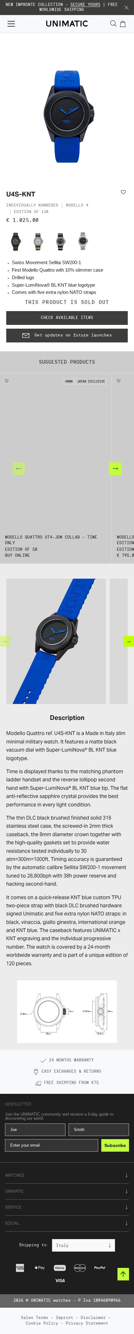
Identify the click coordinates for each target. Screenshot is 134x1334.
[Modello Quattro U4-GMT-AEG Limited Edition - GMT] (38, 241)
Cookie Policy (42, 1323)
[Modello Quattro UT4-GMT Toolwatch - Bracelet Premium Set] (83, 241)
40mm (69, 381)
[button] (127, 8)
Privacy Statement (87, 1323)
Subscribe (115, 1145)
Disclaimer (93, 1318)
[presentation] (115, 468)
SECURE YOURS (85, 5)
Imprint (64, 1318)
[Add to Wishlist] (124, 192)
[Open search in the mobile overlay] (113, 23)
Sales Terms (34, 1318)
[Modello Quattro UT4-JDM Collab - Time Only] (15, 241)
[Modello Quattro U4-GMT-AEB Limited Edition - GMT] (60, 241)
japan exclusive (91, 381)
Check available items (67, 318)
